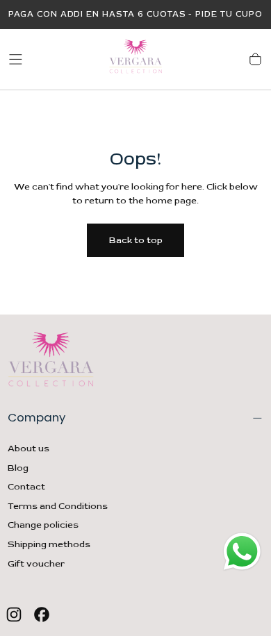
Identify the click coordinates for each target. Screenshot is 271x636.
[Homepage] (135, 59)
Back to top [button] (136, 240)
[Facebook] (41, 614)
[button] (16, 59)
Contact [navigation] (26, 486)
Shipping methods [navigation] (49, 544)
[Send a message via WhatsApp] (242, 552)
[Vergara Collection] (51, 361)
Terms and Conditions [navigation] (58, 506)
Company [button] (36, 417)
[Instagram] (13, 614)
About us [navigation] (28, 448)
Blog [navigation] (18, 468)
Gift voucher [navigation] (36, 563)
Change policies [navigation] (43, 524)
